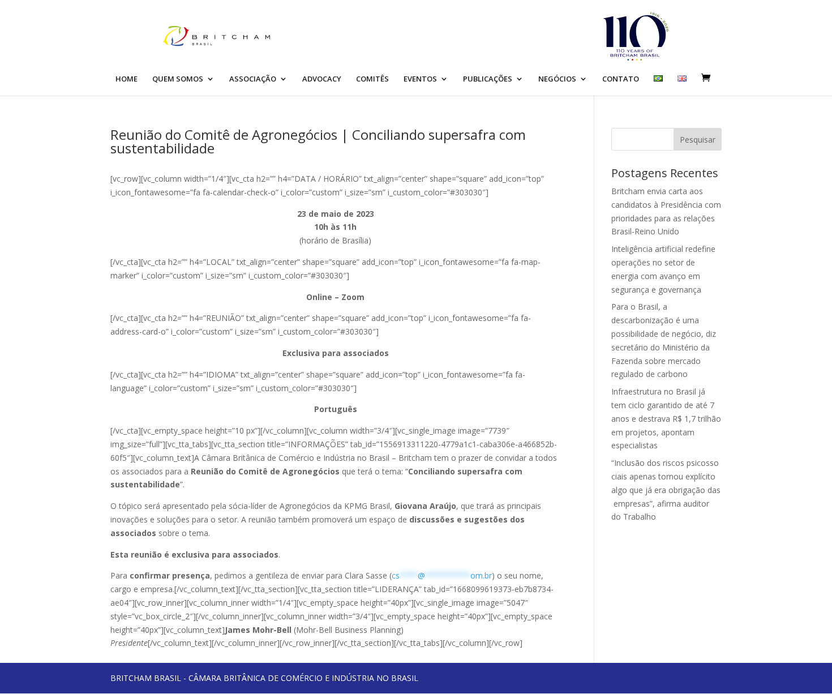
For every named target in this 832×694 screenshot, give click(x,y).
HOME (126, 79)
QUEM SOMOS (177, 79)
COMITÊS (372, 79)
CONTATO (620, 79)
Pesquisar (697, 139)
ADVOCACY (321, 79)
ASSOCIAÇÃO (252, 79)
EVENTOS (420, 79)
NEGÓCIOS (557, 79)
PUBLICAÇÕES (487, 79)
